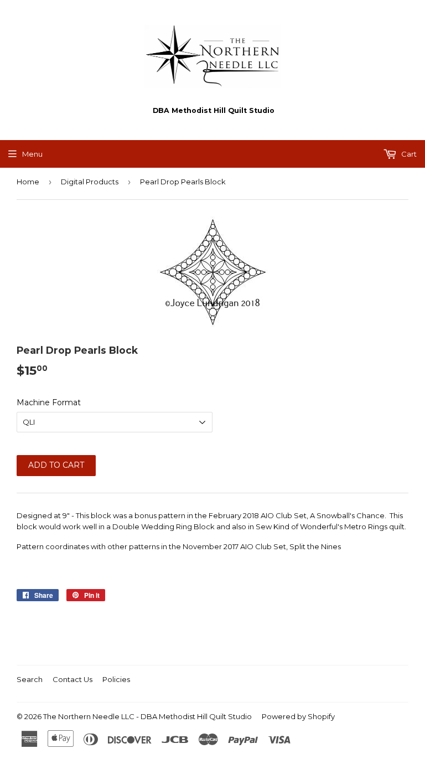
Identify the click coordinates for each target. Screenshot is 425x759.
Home (28, 181)
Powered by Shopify (298, 716)
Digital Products (89, 181)
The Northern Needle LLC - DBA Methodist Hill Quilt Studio (147, 716)
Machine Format (49, 402)
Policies (116, 679)
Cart (408, 153)
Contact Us (72, 679)
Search (30, 679)
